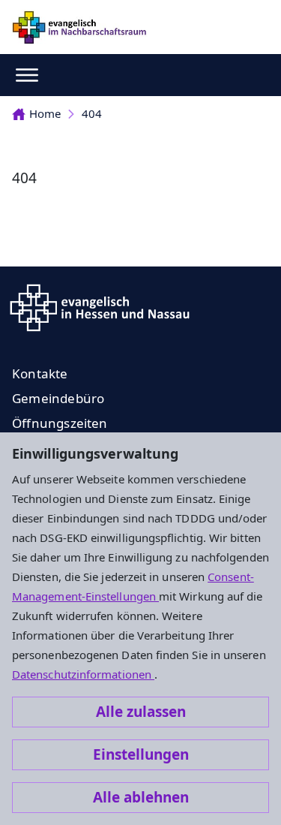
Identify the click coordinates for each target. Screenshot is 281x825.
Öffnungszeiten (60, 423)
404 (92, 113)
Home (45, 113)
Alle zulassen (141, 711)
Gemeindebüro (58, 398)
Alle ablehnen (141, 797)
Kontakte (40, 373)
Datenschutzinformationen (83, 674)
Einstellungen (141, 754)
